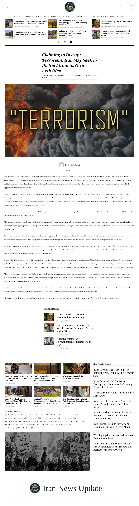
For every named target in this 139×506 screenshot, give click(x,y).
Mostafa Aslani (74, 165)
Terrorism (49, 75)
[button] (7, 7)
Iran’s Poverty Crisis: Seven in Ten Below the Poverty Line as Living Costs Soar (30, 22)
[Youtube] (70, 42)
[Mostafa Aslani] (62, 165)
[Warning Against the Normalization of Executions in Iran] (49, 341)
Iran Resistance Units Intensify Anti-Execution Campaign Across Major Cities (115, 33)
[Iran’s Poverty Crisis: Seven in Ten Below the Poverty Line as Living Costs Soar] (9, 23)
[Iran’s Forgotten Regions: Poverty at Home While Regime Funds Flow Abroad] (9, 34)
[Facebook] (58, 42)
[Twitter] (64, 42)
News (43, 75)
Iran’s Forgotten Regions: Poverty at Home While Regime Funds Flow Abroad (30, 33)
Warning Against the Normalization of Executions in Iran (73, 341)
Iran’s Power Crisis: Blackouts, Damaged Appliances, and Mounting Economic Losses (72, 22)
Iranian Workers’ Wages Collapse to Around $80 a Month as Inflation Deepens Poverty (72, 33)
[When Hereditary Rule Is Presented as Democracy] (96, 23)
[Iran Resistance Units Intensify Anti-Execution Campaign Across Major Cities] (96, 34)
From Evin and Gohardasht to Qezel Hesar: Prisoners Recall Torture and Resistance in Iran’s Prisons (112, 446)
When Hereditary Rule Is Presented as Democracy (70, 316)
